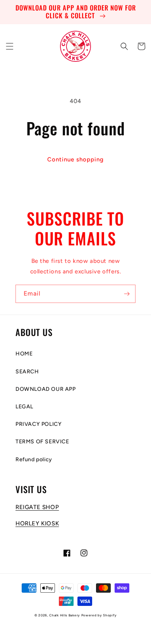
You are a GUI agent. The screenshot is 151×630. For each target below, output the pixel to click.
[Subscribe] (126, 294)
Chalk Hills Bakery (64, 615)
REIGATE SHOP (37, 507)
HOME (24, 353)
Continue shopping (75, 159)
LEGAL (24, 406)
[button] (9, 46)
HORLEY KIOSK (37, 523)
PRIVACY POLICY (38, 424)
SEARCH (27, 371)
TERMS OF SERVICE (42, 441)
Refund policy (33, 459)
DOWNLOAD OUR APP (45, 389)
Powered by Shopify (99, 615)
